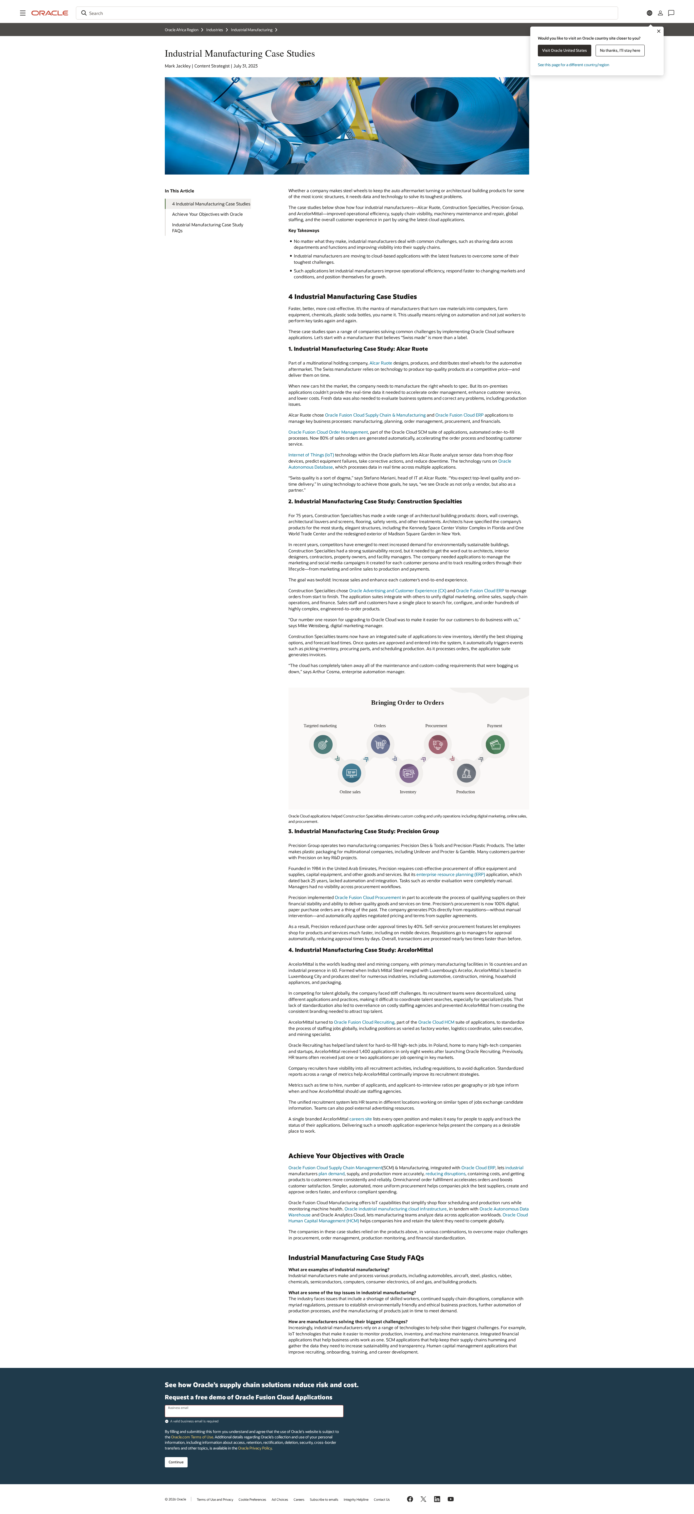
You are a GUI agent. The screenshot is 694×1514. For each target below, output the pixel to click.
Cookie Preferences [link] (252, 1499)
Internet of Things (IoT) (311, 455)
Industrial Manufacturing (251, 29)
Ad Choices (280, 1499)
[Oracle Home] (49, 13)
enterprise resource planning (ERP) (450, 874)
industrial (514, 1167)
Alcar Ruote (381, 363)
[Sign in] (660, 13)
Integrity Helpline (356, 1499)
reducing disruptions (445, 1173)
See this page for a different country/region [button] (573, 64)
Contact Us (382, 1499)
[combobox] (347, 13)
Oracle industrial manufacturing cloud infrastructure (396, 1209)
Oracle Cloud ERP (478, 1167)
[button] (23, 13)
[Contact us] (671, 13)
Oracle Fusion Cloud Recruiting (364, 1022)
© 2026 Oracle (175, 1499)
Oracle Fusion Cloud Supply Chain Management (335, 1167)
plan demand (332, 1173)
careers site (360, 1119)
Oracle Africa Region (181, 29)
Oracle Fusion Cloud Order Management (328, 432)
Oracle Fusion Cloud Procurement (368, 897)
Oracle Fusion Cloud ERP (459, 415)
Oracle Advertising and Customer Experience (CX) (397, 590)
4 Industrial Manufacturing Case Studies (211, 204)
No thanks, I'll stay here (620, 50)
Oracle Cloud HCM (436, 1022)
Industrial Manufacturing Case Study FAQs (207, 227)
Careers (299, 1499)
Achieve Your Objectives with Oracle (207, 214)
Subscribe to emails (324, 1499)
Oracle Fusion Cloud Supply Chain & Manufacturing (375, 415)
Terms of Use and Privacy (215, 1499)
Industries (214, 29)
